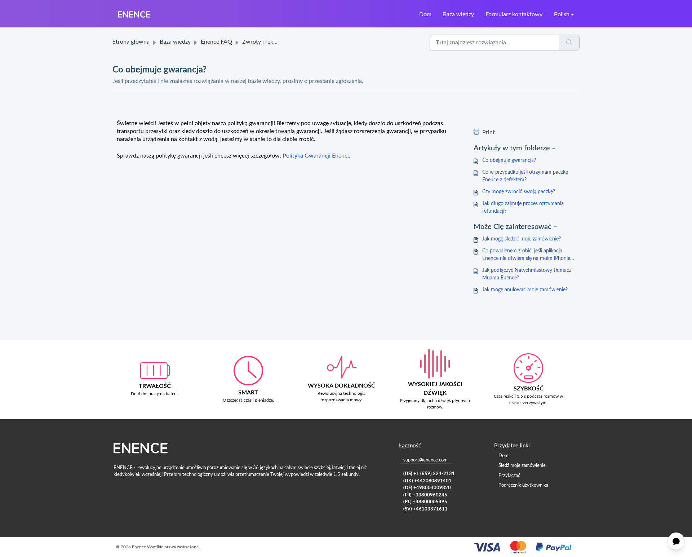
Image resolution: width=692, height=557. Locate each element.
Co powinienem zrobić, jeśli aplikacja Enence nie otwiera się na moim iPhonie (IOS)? (526, 255)
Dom (425, 14)
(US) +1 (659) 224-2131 (429, 474)
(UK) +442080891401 (427, 481)
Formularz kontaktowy (513, 14)
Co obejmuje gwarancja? (509, 160)
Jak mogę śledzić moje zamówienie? (521, 239)
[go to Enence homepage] (134, 14)
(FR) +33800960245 (425, 495)
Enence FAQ (216, 42)
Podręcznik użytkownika (523, 485)
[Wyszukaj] (569, 42)
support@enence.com (425, 460)
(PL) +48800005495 (425, 502)
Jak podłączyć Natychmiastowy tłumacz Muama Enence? (526, 274)
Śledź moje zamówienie (522, 465)
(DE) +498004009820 (427, 488)
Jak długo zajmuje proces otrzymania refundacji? (523, 207)
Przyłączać (509, 475)
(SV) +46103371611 (425, 509)
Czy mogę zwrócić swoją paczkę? (518, 191)
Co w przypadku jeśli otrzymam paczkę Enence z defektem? (525, 176)
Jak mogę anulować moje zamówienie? (525, 289)
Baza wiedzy (458, 14)
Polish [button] (561, 14)
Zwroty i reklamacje (267, 42)
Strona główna (131, 42)
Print (488, 132)
